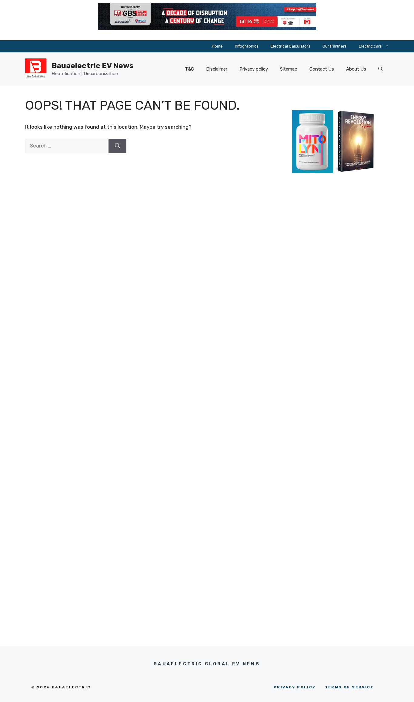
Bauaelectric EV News (93, 65)
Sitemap (288, 69)
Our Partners (334, 46)
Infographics (247, 46)
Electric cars (370, 46)
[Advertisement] (334, 294)
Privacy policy (253, 69)
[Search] (117, 146)
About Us (356, 69)
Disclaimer (216, 69)
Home (217, 46)
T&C (189, 69)
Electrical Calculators (290, 46)
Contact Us (321, 69)
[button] (380, 69)
